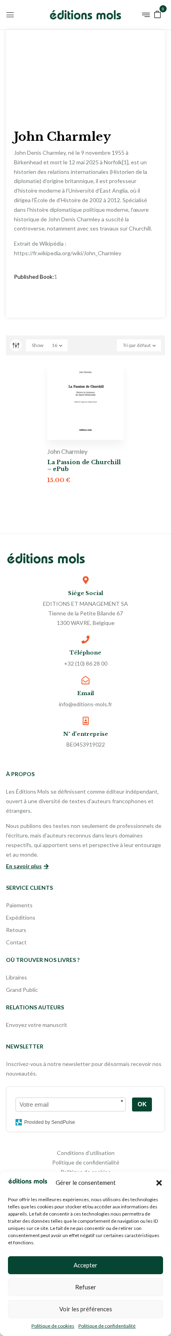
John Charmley (67, 451)
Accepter (85, 1265)
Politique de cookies (52, 1326)
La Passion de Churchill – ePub (84, 466)
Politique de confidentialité (107, 1326)
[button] (159, 1183)
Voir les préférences (85, 1308)
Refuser (85, 1287)
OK (142, 1104)
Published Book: (34, 276)
